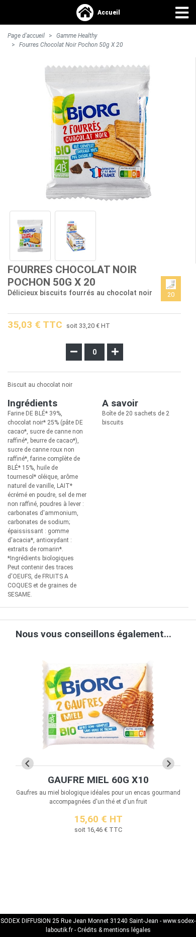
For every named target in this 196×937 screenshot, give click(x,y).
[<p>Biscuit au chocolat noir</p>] (30, 236)
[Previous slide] (28, 763)
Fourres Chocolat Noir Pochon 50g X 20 (71, 44)
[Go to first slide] (168, 763)
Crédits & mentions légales (114, 929)
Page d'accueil (26, 35)
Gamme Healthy (76, 35)
